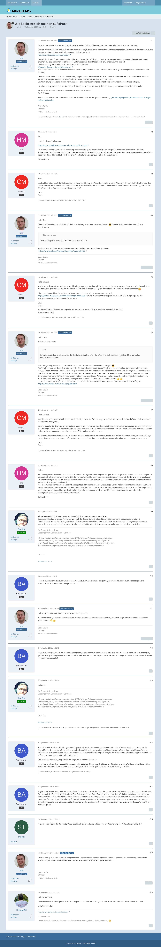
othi (19, 27)
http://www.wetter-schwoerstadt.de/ (53, 912)
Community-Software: (80, 943)
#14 (151, 742)
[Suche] (151, 2)
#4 (152, 215)
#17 (151, 853)
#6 (152, 332)
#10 (151, 576)
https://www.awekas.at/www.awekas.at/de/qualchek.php (61, 251)
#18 (151, 892)
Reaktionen (15, 66)
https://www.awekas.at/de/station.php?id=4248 (57, 384)
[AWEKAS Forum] (80, 10)
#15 (151, 786)
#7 (152, 410)
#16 (151, 819)
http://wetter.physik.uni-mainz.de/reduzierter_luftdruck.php (62, 145)
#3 (152, 174)
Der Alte (62, 117)
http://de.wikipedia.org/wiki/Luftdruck (53, 55)
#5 (152, 277)
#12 (151, 648)
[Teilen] (153, 33)
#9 (152, 511)
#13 (151, 680)
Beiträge (14, 69)
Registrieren (141, 2)
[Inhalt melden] (147, 122)
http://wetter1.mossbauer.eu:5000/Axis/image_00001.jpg (61, 296)
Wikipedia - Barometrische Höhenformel (54, 67)
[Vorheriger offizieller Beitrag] (147, 267)
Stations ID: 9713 (45, 561)
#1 (152, 40)
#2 (152, 132)
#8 (152, 465)
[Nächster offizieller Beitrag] (151, 122)
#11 (151, 608)
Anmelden (128, 2)
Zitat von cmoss (49, 235)
